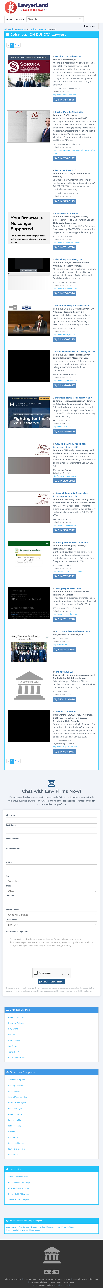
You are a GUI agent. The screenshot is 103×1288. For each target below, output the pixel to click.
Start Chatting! (53, 981)
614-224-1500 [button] (66, 431)
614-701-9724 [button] (66, 247)
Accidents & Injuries (16, 1079)
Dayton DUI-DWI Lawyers (18, 1194)
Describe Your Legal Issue (17, 931)
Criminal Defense (37, 29)
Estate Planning (14, 1126)
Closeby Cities (15, 1169)
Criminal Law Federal (17, 1017)
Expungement (14, 1040)
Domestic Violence (16, 1023)
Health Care (13, 1137)
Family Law (12, 1131)
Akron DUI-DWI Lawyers (18, 1176)
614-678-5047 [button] (66, 751)
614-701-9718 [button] (66, 619)
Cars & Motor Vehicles (17, 1097)
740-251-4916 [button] (66, 699)
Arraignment (11, 1227)
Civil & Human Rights (17, 1103)
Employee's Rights (15, 1120)
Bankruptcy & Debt (16, 1085)
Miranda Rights (67, 1227)
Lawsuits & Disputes (16, 1149)
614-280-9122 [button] (66, 158)
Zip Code (10, 896)
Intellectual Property (16, 1143)
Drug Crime (13, 1029)
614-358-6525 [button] (66, 99)
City (8, 876)
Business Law (14, 1091)
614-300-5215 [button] (66, 339)
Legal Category (12, 909)
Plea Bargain (24, 1227)
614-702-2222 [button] (66, 576)
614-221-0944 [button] (66, 649)
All (5, 29)
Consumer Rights (15, 1108)
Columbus (21, 29)
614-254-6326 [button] (66, 293)
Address (9, 862)
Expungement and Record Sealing (45, 1227)
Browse (20, 19)
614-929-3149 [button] (66, 201)
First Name (11, 815)
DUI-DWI (11, 1034)
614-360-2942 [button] (66, 480)
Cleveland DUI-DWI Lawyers (19, 1188)
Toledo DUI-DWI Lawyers (18, 1200)
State (8, 886)
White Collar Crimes (16, 1057)
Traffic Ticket (13, 1052)
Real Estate (13, 1154)
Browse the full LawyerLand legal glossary (24, 1230)
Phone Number (12, 848)
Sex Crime (12, 1046)
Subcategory (11, 919)
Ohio (11, 29)
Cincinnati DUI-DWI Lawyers (20, 1182)
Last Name (11, 825)
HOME (9, 19)
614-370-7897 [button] (66, 385)
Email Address (12, 838)
